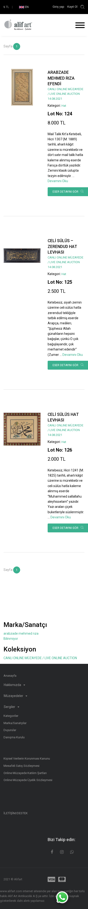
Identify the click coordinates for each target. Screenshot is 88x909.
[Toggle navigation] (78, 25)
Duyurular (10, 730)
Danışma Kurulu (14, 737)
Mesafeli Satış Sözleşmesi (21, 766)
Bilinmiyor (11, 638)
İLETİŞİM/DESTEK (16, 813)
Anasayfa (10, 675)
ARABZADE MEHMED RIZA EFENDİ (61, 78)
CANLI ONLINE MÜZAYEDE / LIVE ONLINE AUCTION (40, 658)
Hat (63, 105)
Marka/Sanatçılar (15, 723)
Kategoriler (11, 716)
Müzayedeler (14, 696)
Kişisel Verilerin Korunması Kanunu (27, 758)
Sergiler (10, 707)
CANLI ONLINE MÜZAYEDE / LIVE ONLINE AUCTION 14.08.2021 (65, 94)
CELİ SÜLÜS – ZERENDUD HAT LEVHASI (62, 246)
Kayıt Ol (72, 6)
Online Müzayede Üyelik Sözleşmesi (28, 780)
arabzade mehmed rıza (21, 633)
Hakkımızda (13, 685)
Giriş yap (59, 6)
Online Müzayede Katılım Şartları (25, 773)
